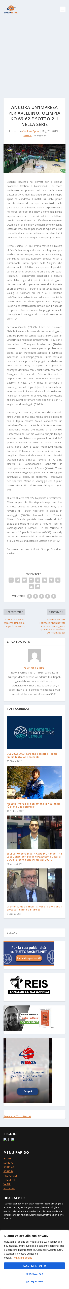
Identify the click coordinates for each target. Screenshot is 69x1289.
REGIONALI (10, 1175)
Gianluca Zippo (30, 131)
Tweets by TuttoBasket (17, 1116)
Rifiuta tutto (34, 1282)
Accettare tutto (34, 1265)
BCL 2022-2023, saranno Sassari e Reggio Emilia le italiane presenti (32, 755)
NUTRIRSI (9, 1188)
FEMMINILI (10, 1179)
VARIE (7, 1184)
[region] (34, 1259)
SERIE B (8, 1171)
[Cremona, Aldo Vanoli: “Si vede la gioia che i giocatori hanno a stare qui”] (34, 885)
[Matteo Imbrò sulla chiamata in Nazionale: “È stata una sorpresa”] (34, 782)
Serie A (27, 135)
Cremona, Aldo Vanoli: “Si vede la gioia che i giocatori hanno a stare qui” (34, 908)
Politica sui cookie (22, 1257)
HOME (7, 1158)
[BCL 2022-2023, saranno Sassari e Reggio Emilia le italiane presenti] (34, 732)
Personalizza (34, 1274)
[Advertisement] (34, 54)
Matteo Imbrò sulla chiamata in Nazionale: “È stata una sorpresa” (34, 805)
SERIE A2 (9, 1167)
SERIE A (8, 1162)
